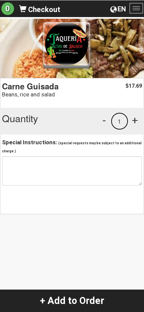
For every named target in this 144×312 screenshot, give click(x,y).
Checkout (43, 9)
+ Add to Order (72, 300)
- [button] (104, 120)
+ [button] (135, 120)
